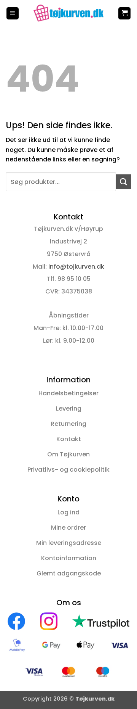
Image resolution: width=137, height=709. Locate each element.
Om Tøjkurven (68, 454)
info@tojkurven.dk (76, 266)
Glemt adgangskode (69, 573)
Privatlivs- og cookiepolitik (68, 469)
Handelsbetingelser (68, 393)
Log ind (68, 512)
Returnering (68, 423)
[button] (12, 13)
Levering (68, 408)
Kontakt (68, 439)
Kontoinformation (68, 558)
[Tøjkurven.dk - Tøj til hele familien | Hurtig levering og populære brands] (68, 13)
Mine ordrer (68, 527)
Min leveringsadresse (68, 542)
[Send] (123, 181)
